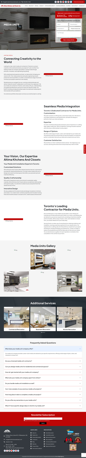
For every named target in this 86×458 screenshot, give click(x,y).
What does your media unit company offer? (19, 349)
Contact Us (81, 5)
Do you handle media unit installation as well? (19, 383)
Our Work (68, 5)
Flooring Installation (50, 444)
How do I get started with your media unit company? (22, 372)
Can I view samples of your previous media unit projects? (23, 389)
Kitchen (36, 5)
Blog (33, 441)
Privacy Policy (35, 446)
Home (26, 5)
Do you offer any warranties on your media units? (21, 400)
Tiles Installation (49, 439)
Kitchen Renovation (36, 437)
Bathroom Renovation (50, 437)
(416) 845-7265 (9, 441)
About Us (31, 5)
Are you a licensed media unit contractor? (18, 361)
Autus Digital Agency (59, 456)
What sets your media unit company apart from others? (23, 378)
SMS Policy (47, 420)
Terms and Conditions (37, 448)
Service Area (74, 5)
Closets (41, 5)
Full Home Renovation (49, 5)
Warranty (34, 444)
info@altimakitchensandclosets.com (14, 439)
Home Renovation (50, 432)
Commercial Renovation (51, 441)
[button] (41, 332)
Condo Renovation (50, 435)
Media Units (34, 435)
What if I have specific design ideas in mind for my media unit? (25, 405)
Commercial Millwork (60, 5)
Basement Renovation (50, 446)
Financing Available (79, 1)
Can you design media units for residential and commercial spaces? (27, 366)
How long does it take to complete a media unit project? (23, 394)
